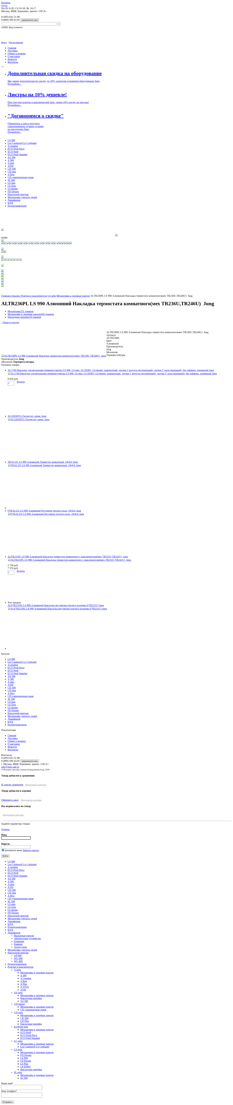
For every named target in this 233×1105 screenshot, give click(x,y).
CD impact (19, 1004)
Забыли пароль (31, 850)
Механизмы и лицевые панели (73, 295)
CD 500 (12, 168)
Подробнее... (14, 84)
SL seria (18, 1072)
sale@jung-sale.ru (10, 767)
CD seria (18, 1012)
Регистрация (16, 42)
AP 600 (18, 955)
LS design (13, 188)
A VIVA (24, 987)
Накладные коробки (24, 317)
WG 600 (18, 958)
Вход (4, 42)
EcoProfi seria (21, 1026)
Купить (21, 381)
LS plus (11, 183)
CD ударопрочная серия (20, 177)
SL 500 (11, 180)
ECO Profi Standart (17, 154)
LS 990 (11, 140)
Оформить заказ (10, 800)
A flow (11, 174)
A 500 (11, 160)
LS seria (52, 295)
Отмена (5, 829)
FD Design (13, 191)
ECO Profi (13, 151)
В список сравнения (12, 784)
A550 (10, 166)
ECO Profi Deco (16, 148)
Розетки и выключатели (34, 295)
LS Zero (12, 186)
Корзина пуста (5, 4)
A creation (13, 146)
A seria (17, 969)
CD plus (12, 171)
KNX (10, 203)
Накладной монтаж (18, 194)
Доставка (13, 50)
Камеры (18, 944)
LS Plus (24, 1063)
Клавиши (19, 941)
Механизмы (20, 311)
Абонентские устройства (27, 938)
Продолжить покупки (35, 785)
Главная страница (10, 295)
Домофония (14, 200)
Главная (12, 48)
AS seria (18, 992)
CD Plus (24, 1021)
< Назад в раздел (10, 322)
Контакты (13, 62)
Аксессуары (20, 947)
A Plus (23, 984)
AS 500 (11, 157)
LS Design (25, 1061)
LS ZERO (25, 1066)
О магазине (14, 56)
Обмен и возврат (17, 53)
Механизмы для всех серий (22, 197)
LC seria (18, 1041)
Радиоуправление (17, 205)
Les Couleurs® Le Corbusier (22, 143)
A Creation (25, 978)
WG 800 (18, 961)
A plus (11, 163)
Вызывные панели (24, 935)
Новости (12, 59)
